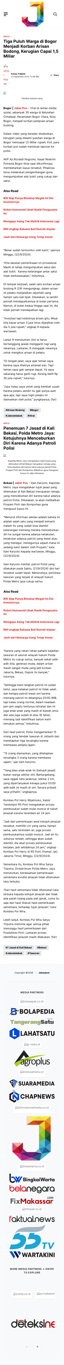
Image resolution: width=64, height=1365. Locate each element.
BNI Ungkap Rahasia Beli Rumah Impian (29, 229)
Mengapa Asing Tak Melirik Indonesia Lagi (31, 221)
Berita (6, 36)
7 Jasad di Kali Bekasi (19, 947)
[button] (55, 14)
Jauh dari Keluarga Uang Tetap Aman (28, 237)
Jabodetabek (14, 415)
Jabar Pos (20, 108)
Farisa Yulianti (18, 73)
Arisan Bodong (16, 410)
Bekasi (42, 947)
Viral (32, 415)
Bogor (35, 410)
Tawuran (34, 953)
